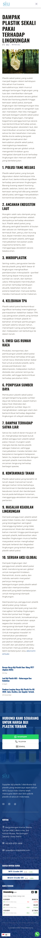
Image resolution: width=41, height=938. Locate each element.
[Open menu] (36, 3)
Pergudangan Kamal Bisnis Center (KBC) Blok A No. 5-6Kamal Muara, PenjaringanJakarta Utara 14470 (17, 832)
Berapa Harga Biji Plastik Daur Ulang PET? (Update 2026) (18, 668)
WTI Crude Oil (15, 871)
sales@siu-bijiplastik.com (17, 850)
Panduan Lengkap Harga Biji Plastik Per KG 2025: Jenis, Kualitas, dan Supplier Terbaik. (18, 690)
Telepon (22, 742)
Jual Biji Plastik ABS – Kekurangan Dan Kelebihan (16, 679)
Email (22, 746)
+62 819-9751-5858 (13, 843)
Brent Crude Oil (16, 878)
